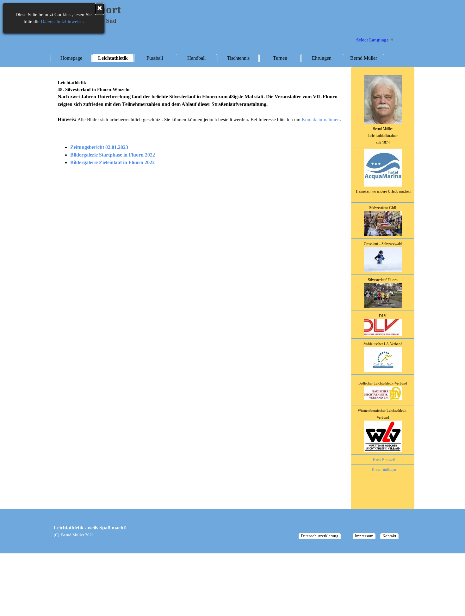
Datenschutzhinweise (62, 21)
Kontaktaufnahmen (321, 119)
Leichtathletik (113, 58)
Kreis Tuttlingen (384, 469)
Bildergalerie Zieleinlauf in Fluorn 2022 (112, 162)
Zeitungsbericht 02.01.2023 (99, 147)
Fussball (154, 58)
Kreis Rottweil (384, 460)
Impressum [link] (364, 535)
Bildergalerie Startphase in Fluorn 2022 (112, 154)
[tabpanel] (382, 280)
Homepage (71, 58)
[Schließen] (99, 9)
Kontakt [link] (389, 535)
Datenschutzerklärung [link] (319, 535)
